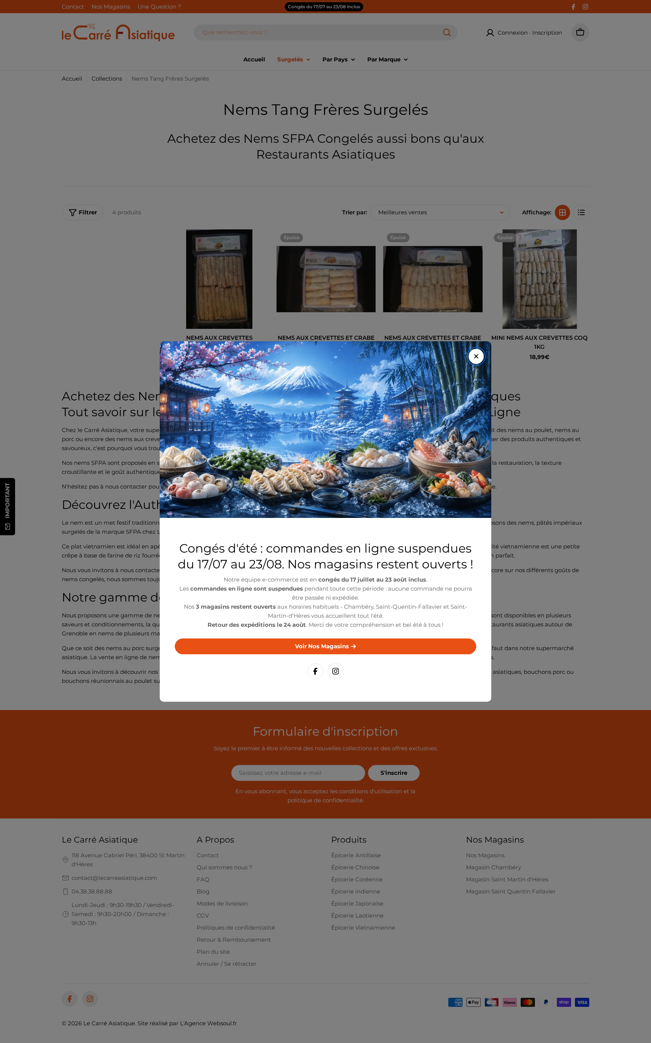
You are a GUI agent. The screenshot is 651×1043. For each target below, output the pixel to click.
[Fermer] (476, 356)
